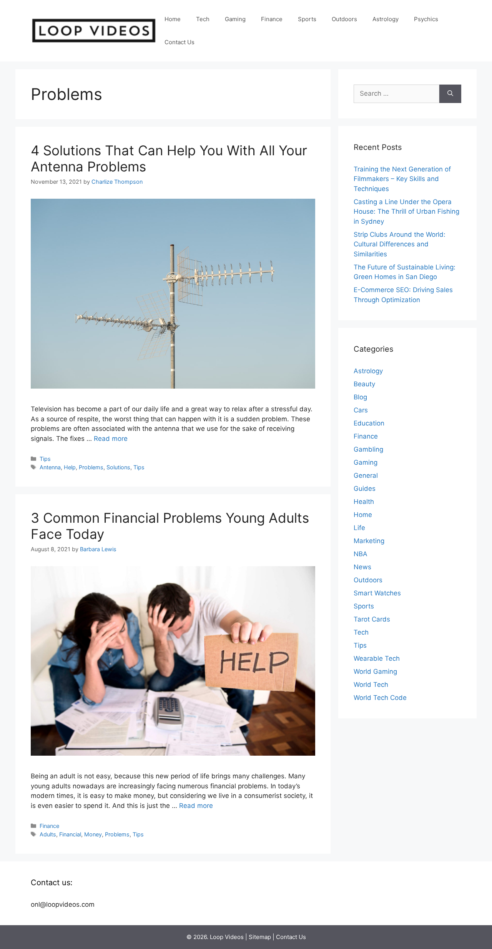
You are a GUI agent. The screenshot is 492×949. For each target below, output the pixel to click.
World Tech (371, 684)
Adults (48, 834)
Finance (272, 19)
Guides (365, 488)
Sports (307, 19)
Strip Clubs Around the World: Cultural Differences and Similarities (399, 244)
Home (173, 19)
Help (70, 467)
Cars (361, 410)
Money (93, 834)
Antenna (50, 467)
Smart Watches (377, 593)
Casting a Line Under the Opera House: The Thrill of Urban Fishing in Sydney (406, 211)
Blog (360, 397)
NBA (360, 554)
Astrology (385, 19)
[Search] (450, 94)
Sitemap (260, 937)
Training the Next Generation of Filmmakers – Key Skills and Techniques (402, 179)
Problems (91, 467)
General (366, 475)
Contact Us (179, 42)
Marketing (369, 541)
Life (359, 528)
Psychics (426, 19)
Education (369, 423)
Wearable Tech (377, 658)
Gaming (235, 19)
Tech (202, 19)
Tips (45, 458)
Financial (70, 834)
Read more (111, 438)
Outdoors (344, 19)
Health (364, 501)
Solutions (118, 467)
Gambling (368, 449)
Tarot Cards (372, 619)
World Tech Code (380, 697)
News (362, 567)
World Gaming (375, 671)
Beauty (364, 384)
